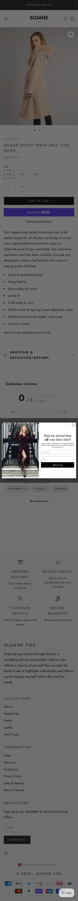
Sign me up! (57, 465)
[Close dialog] (73, 425)
